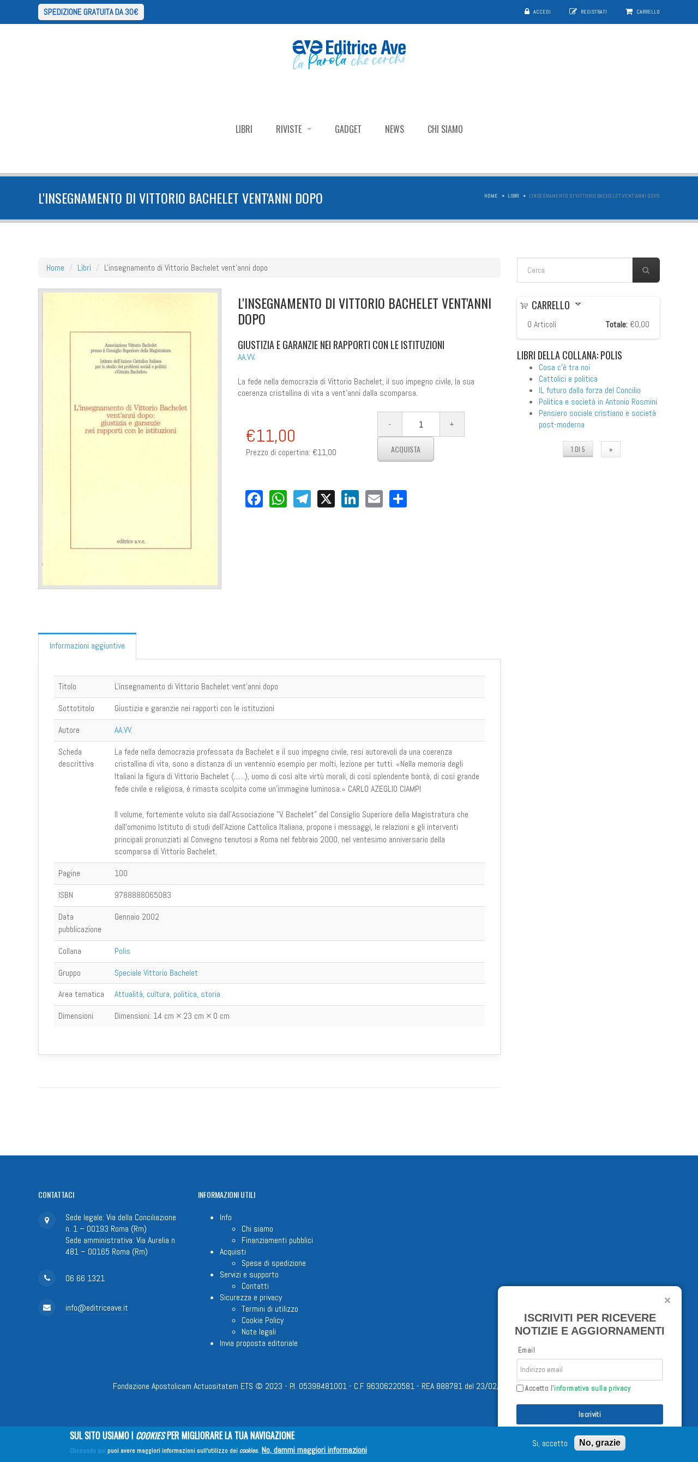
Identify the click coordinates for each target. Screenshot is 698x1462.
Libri (244, 129)
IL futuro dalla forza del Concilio (590, 390)
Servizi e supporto (249, 1274)
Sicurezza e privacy (251, 1297)
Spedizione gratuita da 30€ (91, 12)
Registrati (594, 11)
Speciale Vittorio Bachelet (156, 972)
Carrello (648, 11)
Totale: (617, 324)
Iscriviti (590, 1414)
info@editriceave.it (96, 1307)
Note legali (259, 1331)
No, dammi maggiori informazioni (314, 1449)
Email (526, 1350)
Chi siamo (445, 129)
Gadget (348, 129)
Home (491, 195)
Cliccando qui (88, 1450)
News (394, 129)
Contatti (255, 1286)
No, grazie (600, 1442)
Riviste (290, 129)
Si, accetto (550, 1443)
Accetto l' (577, 1388)
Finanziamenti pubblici (277, 1240)
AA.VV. (246, 357)
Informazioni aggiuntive (87, 645)
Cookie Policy (263, 1320)
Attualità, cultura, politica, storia (167, 994)
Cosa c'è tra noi (564, 367)
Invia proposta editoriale (259, 1343)
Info (226, 1217)
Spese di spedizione (274, 1263)
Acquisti (233, 1251)
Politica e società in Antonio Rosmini (598, 401)
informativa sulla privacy (592, 1388)
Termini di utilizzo (270, 1308)
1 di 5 (578, 449)
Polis (122, 951)
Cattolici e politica (568, 378)
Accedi (542, 11)
